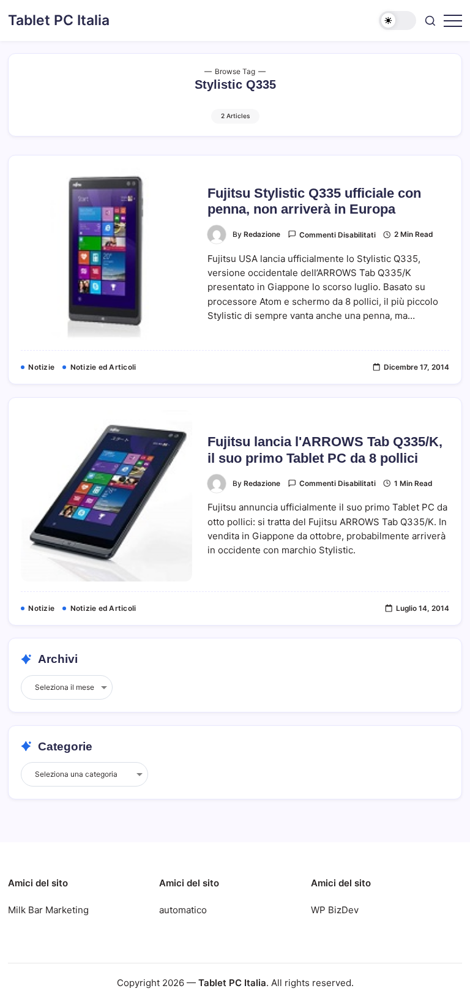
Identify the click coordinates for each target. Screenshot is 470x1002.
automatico (183, 910)
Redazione (262, 234)
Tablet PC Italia (59, 20)
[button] (397, 20)
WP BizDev (335, 910)
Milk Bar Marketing (48, 910)
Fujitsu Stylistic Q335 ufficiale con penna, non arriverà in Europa (314, 201)
